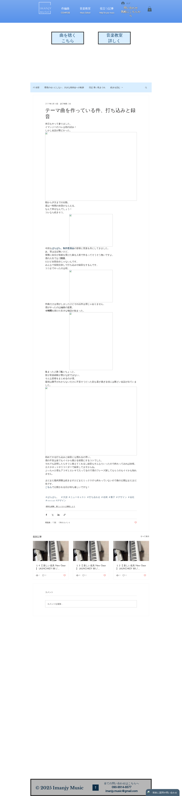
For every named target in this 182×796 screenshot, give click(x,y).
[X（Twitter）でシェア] (52, 515)
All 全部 (36, 87)
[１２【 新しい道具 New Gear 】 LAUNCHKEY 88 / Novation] (131, 551)
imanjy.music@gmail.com (121, 791)
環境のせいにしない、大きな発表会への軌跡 (64, 87)
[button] (149, 8)
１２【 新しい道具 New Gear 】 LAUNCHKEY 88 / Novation (131, 567)
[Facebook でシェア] (46, 515)
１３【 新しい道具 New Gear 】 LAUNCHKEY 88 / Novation (91, 567)
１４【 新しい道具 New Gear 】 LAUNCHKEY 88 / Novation (51, 567)
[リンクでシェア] (64, 515)
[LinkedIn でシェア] (58, 515)
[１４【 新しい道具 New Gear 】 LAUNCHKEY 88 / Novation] (51, 551)
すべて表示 (145, 536)
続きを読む (115, 87)
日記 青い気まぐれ (97, 87)
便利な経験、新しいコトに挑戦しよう (60, 506)
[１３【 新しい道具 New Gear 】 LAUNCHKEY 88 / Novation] (91, 551)
